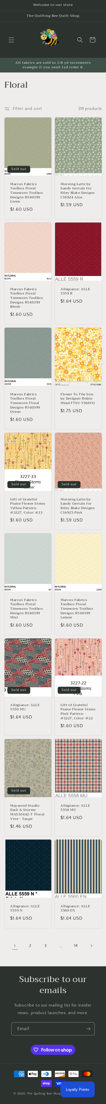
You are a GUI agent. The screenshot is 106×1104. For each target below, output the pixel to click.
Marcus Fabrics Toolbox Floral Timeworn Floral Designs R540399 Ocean (25, 403)
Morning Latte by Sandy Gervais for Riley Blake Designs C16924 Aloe (77, 191)
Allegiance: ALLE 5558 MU (75, 808)
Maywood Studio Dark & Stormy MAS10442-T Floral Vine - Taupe (27, 812)
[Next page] (91, 946)
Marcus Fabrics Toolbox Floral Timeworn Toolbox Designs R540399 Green (26, 193)
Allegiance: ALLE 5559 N (25, 908)
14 (75, 946)
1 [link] (15, 946)
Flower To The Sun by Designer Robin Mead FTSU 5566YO (77, 398)
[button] (11, 40)
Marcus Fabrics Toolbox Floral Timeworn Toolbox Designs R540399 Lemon (77, 609)
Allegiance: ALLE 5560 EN (75, 908)
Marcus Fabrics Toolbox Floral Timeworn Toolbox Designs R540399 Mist (26, 609)
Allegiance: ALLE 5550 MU (25, 707)
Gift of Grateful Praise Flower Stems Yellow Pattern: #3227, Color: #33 (27, 506)
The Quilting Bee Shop (44, 1093)
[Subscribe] (88, 1028)
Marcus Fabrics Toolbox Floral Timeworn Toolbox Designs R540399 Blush (26, 298)
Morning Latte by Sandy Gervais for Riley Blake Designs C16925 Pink (77, 506)
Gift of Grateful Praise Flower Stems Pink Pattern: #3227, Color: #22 (78, 711)
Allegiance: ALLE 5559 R (75, 291)
